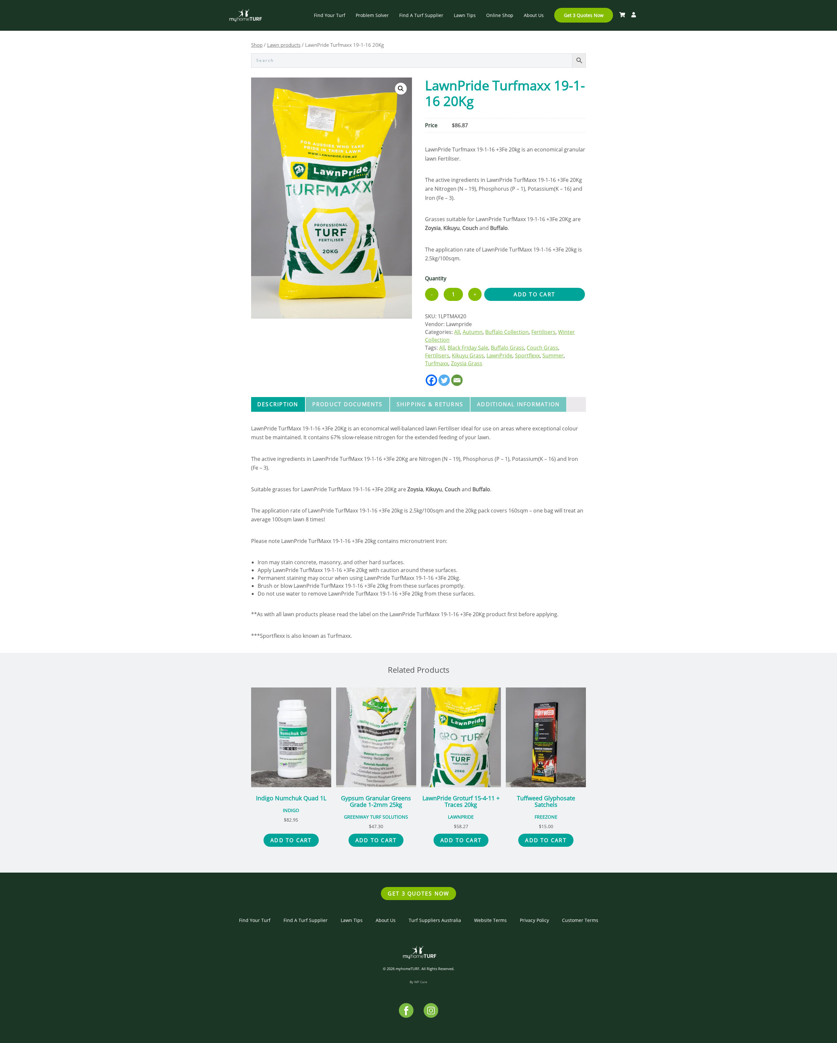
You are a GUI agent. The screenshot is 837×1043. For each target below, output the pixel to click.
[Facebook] (431, 380)
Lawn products (283, 45)
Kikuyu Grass (468, 355)
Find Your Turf (329, 15)
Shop (257, 45)
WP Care (420, 982)
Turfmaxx (436, 363)
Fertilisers (543, 332)
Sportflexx (527, 355)
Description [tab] (278, 404)
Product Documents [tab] (347, 404)
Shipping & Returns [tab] (430, 404)
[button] (401, 89)
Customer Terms (580, 920)
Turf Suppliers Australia (435, 920)
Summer (553, 355)
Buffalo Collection (507, 332)
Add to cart (534, 294)
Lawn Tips (465, 15)
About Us (534, 15)
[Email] (457, 380)
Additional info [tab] (518, 404)
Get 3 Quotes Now (584, 15)
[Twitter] (444, 380)
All (457, 332)
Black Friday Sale (468, 347)
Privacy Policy (534, 920)
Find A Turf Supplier (421, 15)
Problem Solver (372, 15)
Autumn (473, 332)
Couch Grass (542, 347)
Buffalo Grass (507, 347)
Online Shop (499, 15)
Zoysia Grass (466, 363)
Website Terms (490, 920)
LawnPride (499, 355)
